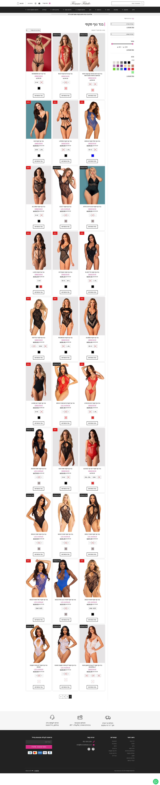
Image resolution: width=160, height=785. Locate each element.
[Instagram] (89, 749)
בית (133, 18)
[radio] (95, 84)
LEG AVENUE (65, 209)
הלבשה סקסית (81, 10)
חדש (133, 10)
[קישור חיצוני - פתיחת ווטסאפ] (155, 781)
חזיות (108, 10)
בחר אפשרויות (92, 96)
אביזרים (44, 10)
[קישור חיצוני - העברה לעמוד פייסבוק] (39, 3)
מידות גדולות (55, 10)
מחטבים (116, 10)
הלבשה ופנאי (68, 10)
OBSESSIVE (92, 78)
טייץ (90, 10)
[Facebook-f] (93, 749)
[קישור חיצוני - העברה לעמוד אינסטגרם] (35, 3)
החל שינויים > (130, 27)
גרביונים (99, 10)
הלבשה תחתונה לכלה (32, 10)
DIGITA (37, 770)
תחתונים (126, 10)
